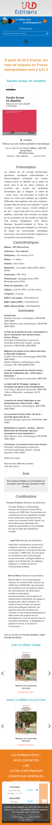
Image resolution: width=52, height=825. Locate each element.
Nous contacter (26, 760)
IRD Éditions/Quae (26, 153)
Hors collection (22, 156)
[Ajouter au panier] (43, 801)
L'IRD (26, 766)
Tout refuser (26, 819)
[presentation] (2, 673)
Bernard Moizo (26, 150)
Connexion (26, 28)
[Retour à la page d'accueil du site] (26, 8)
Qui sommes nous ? (26, 755)
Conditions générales (26, 776)
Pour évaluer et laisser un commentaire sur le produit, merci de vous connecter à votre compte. (26, 484)
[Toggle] (26, 42)
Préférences (17, 816)
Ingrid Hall (42, 148)
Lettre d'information (26, 771)
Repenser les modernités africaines (26, 686)
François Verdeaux (29, 148)
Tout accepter (34, 816)
